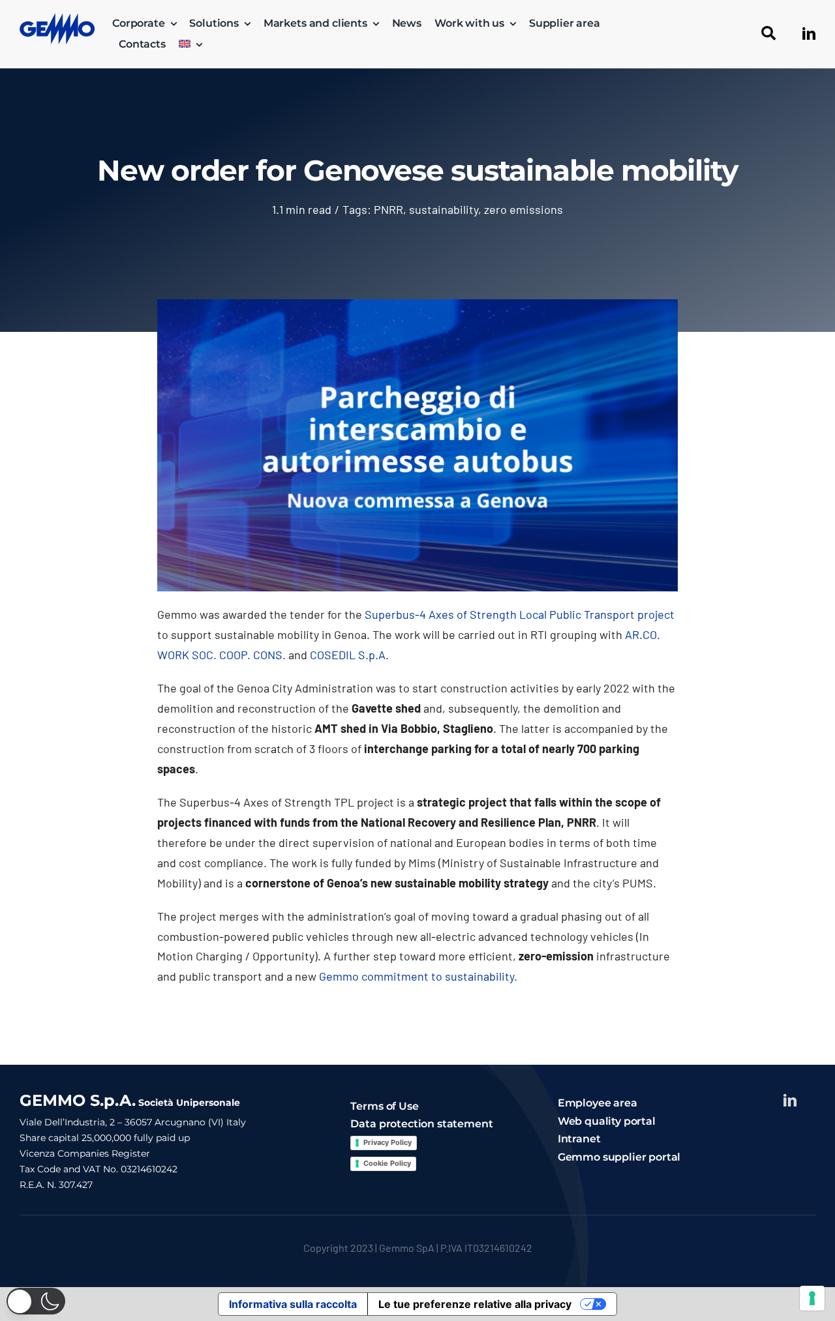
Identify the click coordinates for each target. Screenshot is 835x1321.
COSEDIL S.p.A (348, 654)
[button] (36, 1301)
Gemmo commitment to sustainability (416, 976)
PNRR (388, 209)
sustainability (443, 209)
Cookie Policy (387, 1163)
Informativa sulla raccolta (293, 1304)
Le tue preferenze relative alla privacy (474, 1304)
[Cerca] (768, 34)
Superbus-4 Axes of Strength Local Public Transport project (520, 614)
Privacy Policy (387, 1142)
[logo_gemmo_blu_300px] (57, 19)
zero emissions (523, 209)
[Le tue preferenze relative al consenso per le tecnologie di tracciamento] (812, 1298)
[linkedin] (808, 33)
